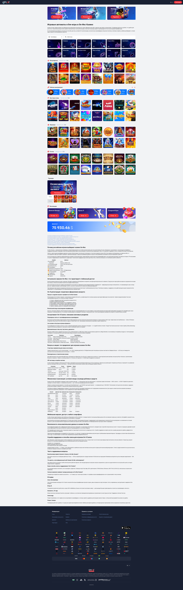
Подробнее (116, 17)
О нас (53, 514)
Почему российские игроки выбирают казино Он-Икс (59, 235)
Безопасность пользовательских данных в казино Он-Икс (61, 243)
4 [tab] (92, 18)
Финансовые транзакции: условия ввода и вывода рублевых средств (63, 241)
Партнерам (54, 522)
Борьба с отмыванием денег (105, 517)
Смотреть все (63, 60)
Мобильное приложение (71, 519)
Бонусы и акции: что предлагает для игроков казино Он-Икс (61, 240)
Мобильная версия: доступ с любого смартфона (58, 242)
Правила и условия (86, 514)
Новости (68, 514)
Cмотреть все (64, 98)
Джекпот (54, 519)
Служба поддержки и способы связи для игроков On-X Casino (61, 244)
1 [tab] (88, 18)
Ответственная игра (104, 514)
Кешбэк (67, 517)
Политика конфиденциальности (89, 517)
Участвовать (57, 193)
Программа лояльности (57, 517)
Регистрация (178, 2)
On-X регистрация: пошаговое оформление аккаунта (59, 237)
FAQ (67, 522)
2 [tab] (90, 18)
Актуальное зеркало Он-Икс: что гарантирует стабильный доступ (62, 236)
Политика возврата (86, 519)
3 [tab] (91, 18)
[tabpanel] (62, 13)
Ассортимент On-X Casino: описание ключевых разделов (60, 239)
